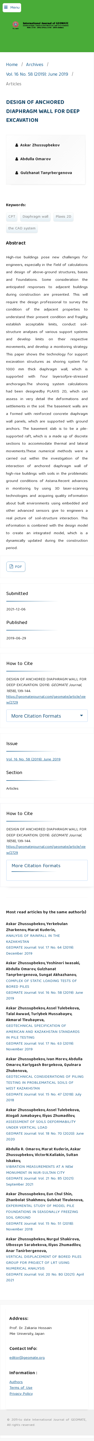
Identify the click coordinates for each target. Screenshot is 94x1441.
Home (12, 65)
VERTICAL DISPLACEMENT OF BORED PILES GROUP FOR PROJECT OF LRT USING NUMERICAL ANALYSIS (43, 1263)
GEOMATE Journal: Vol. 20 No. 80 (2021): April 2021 (45, 1278)
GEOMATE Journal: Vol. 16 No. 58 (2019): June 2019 (44, 996)
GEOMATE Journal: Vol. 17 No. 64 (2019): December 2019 (40, 951)
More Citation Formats (36, 716)
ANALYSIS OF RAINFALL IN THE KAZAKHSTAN (33, 939)
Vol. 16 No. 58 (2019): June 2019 (37, 75)
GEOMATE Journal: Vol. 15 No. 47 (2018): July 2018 (43, 1098)
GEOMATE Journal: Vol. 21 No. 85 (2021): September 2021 (40, 1182)
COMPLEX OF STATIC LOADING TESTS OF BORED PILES (41, 984)
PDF (18, 567)
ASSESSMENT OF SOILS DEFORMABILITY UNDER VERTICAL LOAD (41, 1125)
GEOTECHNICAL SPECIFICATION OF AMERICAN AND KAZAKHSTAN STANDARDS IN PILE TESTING (43, 1032)
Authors (16, 1382)
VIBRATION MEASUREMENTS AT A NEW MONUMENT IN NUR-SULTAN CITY (39, 1170)
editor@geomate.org (27, 1358)
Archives (34, 65)
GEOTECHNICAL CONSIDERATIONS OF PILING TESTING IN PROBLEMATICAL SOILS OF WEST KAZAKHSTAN (45, 1083)
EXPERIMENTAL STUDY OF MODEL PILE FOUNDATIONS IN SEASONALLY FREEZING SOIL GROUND (42, 1212)
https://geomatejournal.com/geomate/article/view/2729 (46, 700)
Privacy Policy (21, 1394)
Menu (15, 7)
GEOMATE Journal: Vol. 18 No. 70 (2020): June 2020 (45, 1137)
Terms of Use (20, 1388)
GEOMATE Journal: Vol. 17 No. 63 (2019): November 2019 (40, 1047)
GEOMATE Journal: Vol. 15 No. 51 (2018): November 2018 (40, 1227)
